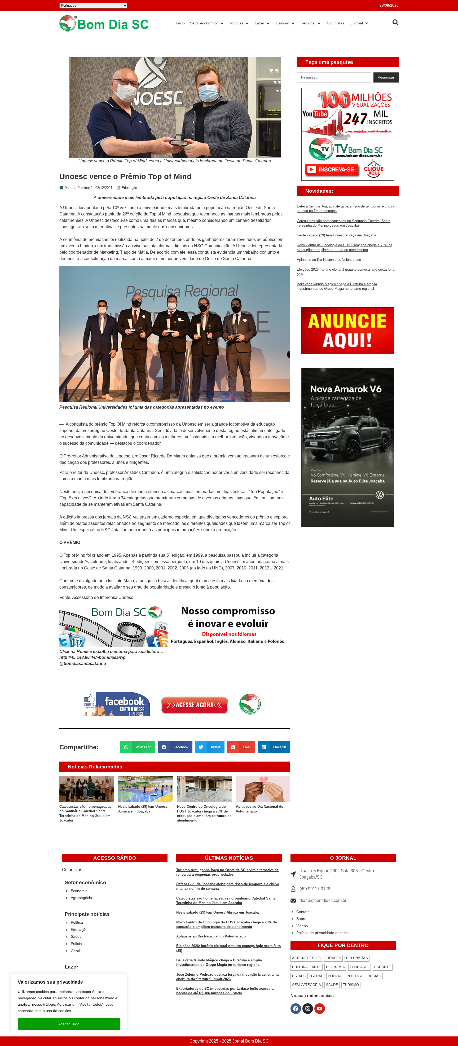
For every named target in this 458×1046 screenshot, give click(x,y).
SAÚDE (332, 985)
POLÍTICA (355, 976)
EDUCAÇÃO (359, 967)
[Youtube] (319, 1008)
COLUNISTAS (357, 958)
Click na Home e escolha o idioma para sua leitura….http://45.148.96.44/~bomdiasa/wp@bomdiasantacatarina (112, 657)
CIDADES (333, 958)
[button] (138, 747)
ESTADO (299, 976)
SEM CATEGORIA (306, 985)
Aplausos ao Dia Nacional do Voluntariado (329, 260)
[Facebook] (295, 1008)
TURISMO (351, 985)
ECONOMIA (335, 967)
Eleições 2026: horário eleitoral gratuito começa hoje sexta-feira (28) (262, 811)
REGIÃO (374, 976)
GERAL (317, 976)
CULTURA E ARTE (306, 967)
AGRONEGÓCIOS (306, 958)
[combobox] (334, 77)
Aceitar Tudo (69, 1024)
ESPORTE (382, 967)
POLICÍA (335, 976)
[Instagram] (307, 1008)
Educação (129, 188)
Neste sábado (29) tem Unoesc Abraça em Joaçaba (336, 235)
